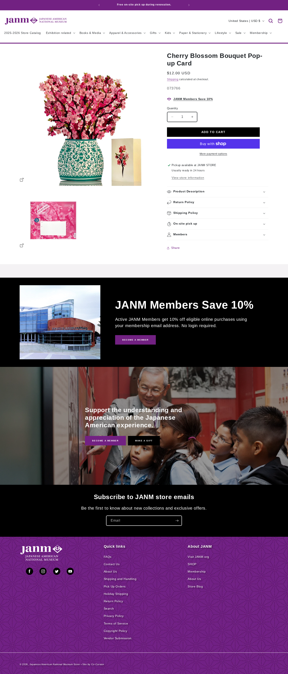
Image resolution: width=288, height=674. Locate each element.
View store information (188, 177)
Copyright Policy (115, 631)
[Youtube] (70, 572)
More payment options (213, 153)
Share (175, 247)
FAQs (108, 556)
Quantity (172, 108)
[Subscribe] (177, 520)
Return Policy (113, 601)
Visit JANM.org (198, 556)
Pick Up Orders (115, 586)
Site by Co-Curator (93, 664)
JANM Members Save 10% (193, 99)
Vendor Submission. (118, 638)
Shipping (173, 79)
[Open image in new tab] (22, 180)
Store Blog (195, 586)
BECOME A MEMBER (135, 340)
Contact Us (112, 564)
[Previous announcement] (99, 5)
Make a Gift (144, 441)
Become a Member (105, 441)
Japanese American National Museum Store (55, 664)
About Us (110, 571)
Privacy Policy (114, 616)
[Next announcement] (189, 5)
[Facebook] (29, 572)
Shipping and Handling (120, 579)
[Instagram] (43, 572)
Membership (197, 571)
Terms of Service (116, 623)
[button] (270, 20)
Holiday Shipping (116, 593)
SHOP (192, 564)
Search (109, 608)
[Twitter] (56, 572)
